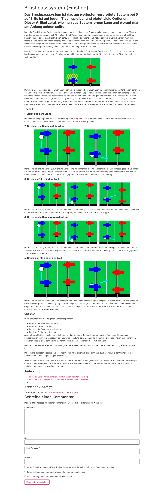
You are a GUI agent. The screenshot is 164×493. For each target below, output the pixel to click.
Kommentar (29, 408)
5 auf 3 (46, 392)
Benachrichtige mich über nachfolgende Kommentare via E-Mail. (56, 472)
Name (27, 438)
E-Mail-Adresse (32, 448)
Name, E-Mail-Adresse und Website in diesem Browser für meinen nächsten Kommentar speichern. (71, 467)
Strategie (67, 392)
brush (51, 392)
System (74, 392)
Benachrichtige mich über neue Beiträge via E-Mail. (50, 476)
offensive (58, 392)
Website (28, 458)
